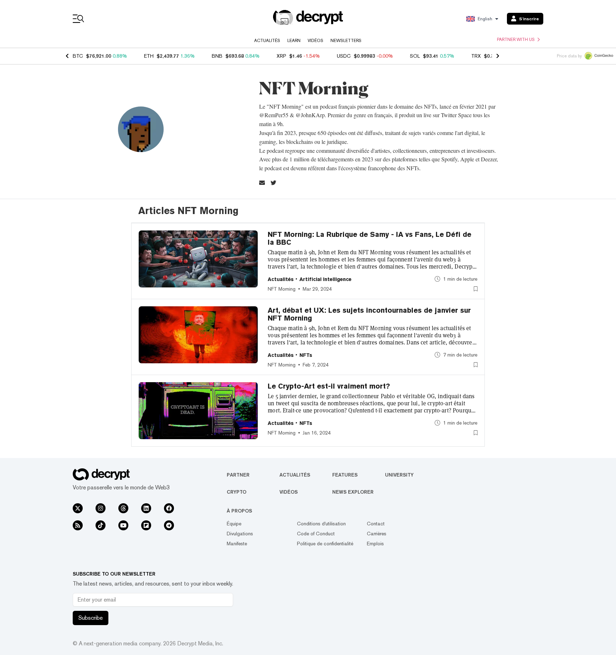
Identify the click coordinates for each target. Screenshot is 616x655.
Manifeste (237, 543)
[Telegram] (169, 525)
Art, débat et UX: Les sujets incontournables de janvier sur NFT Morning (369, 314)
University (399, 475)
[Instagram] (101, 508)
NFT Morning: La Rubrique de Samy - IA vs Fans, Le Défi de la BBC (369, 238)
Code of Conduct (316, 533)
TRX (476, 56)
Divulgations (240, 533)
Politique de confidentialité (325, 543)
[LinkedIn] (146, 508)
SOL (415, 56)
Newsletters (345, 40)
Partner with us (516, 39)
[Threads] (123, 508)
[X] (78, 508)
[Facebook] (169, 508)
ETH (149, 56)
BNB (217, 56)
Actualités (267, 40)
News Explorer (353, 492)
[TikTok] (101, 525)
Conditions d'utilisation (321, 523)
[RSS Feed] (78, 525)
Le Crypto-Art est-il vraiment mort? (329, 386)
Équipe (234, 523)
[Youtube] (123, 525)
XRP (281, 56)
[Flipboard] (146, 525)
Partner (238, 475)
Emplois (375, 543)
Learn (294, 40)
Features (345, 475)
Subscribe (90, 617)
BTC (78, 56)
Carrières (376, 533)
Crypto (236, 492)
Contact (376, 523)
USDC (344, 56)
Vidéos (315, 40)
